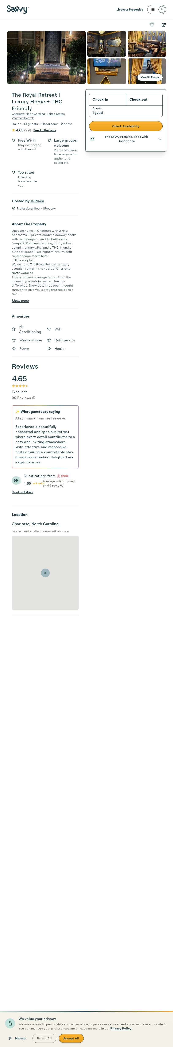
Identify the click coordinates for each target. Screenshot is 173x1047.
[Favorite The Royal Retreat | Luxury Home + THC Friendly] (152, 24)
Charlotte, (18, 113)
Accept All (71, 1038)
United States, (55, 113)
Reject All (44, 1038)
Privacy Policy (120, 1028)
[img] (34, 397)
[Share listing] (164, 24)
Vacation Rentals (23, 118)
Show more (20, 301)
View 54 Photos (150, 77)
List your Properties (129, 9)
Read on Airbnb (22, 492)
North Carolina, (36, 113)
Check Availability (125, 126)
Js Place (37, 201)
